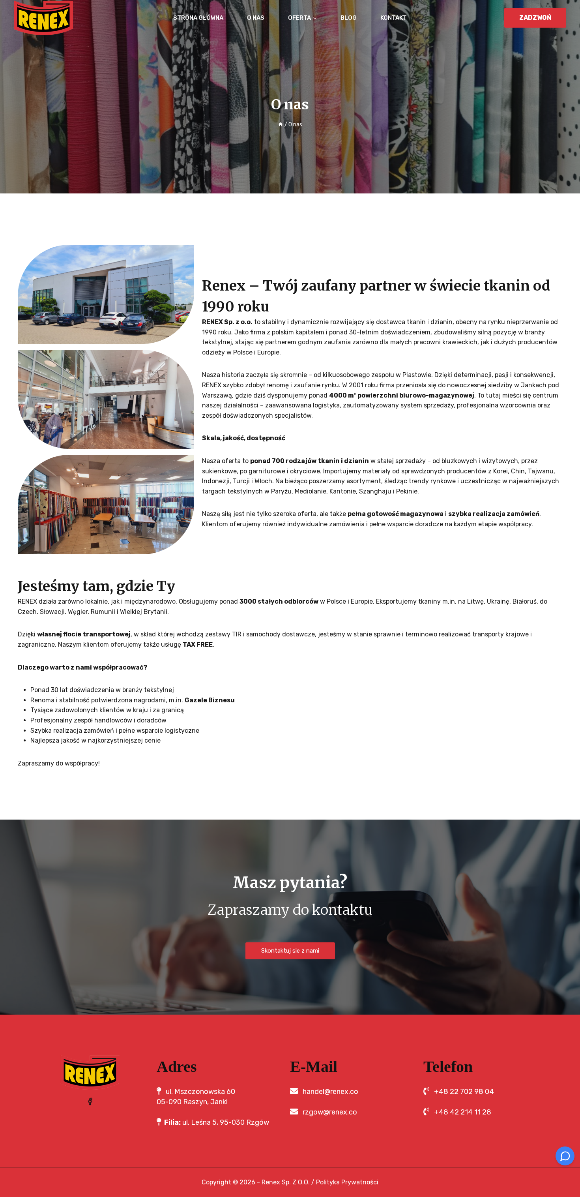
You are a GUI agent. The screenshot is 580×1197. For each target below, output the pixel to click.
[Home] (280, 124)
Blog (349, 17)
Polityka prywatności (347, 1182)
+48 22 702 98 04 (464, 1091)
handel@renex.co (330, 1091)
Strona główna (198, 17)
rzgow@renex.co (330, 1112)
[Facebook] (90, 1101)
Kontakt (393, 17)
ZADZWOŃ (535, 17)
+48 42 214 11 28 (462, 1112)
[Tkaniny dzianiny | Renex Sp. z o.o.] (43, 17)
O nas (255, 17)
